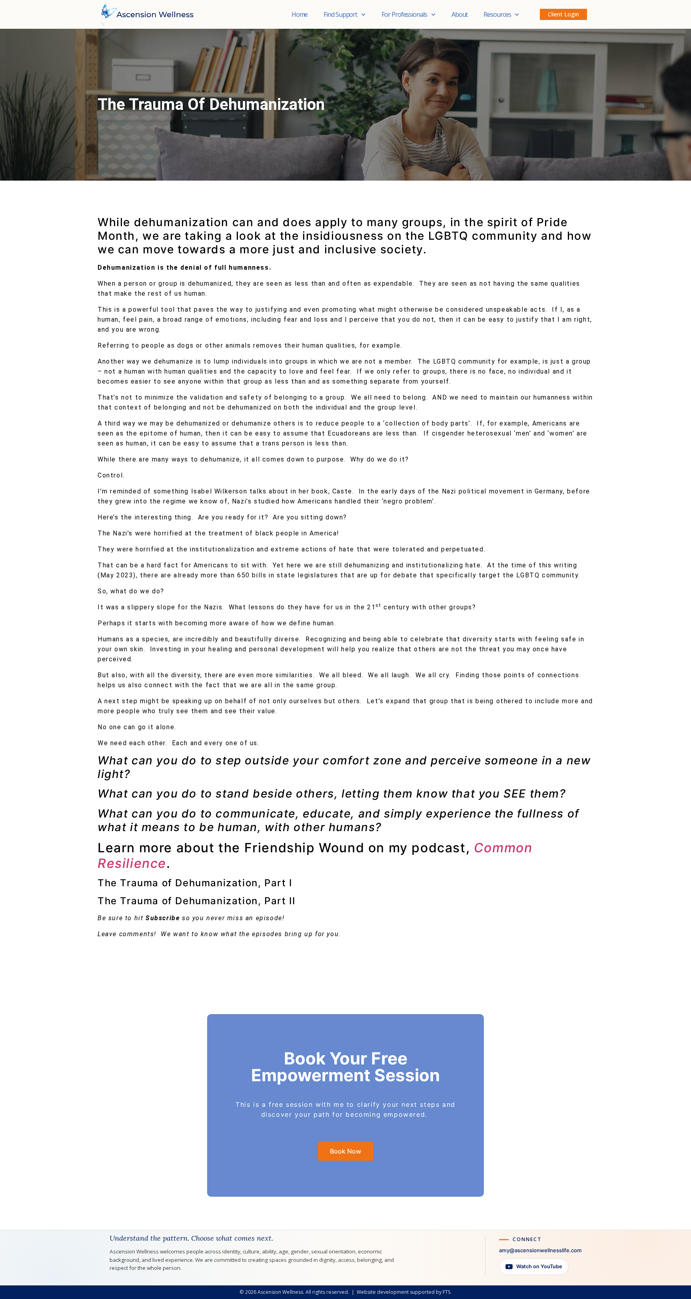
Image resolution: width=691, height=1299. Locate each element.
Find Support (340, 14)
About (459, 14)
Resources (497, 14)
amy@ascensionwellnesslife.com (540, 1250)
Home (300, 14)
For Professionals (404, 14)
